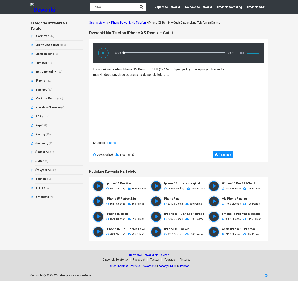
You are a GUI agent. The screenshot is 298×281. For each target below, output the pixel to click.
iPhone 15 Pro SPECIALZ (238, 183)
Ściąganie (225, 154)
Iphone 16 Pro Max (118, 183)
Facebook (139, 259)
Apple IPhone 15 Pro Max (238, 229)
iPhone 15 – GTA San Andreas (184, 213)
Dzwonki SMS (256, 7)
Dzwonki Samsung (229, 7)
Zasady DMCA (167, 266)
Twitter (154, 259)
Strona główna (98, 22)
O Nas (112, 266)
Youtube (169, 259)
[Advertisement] (163, 105)
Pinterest (185, 259)
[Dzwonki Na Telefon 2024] (45, 7)
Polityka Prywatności (143, 266)
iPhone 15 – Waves (176, 229)
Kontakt (123, 266)
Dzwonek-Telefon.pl (115, 259)
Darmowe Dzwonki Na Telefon (149, 255)
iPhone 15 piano (117, 213)
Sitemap (183, 266)
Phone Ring (172, 198)
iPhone (111, 142)
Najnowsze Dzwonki (198, 7)
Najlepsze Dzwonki (167, 7)
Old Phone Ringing (234, 198)
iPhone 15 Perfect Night (122, 198)
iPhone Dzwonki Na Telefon (128, 22)
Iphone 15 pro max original (182, 183)
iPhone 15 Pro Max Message (241, 213)
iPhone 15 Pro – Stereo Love (125, 229)
